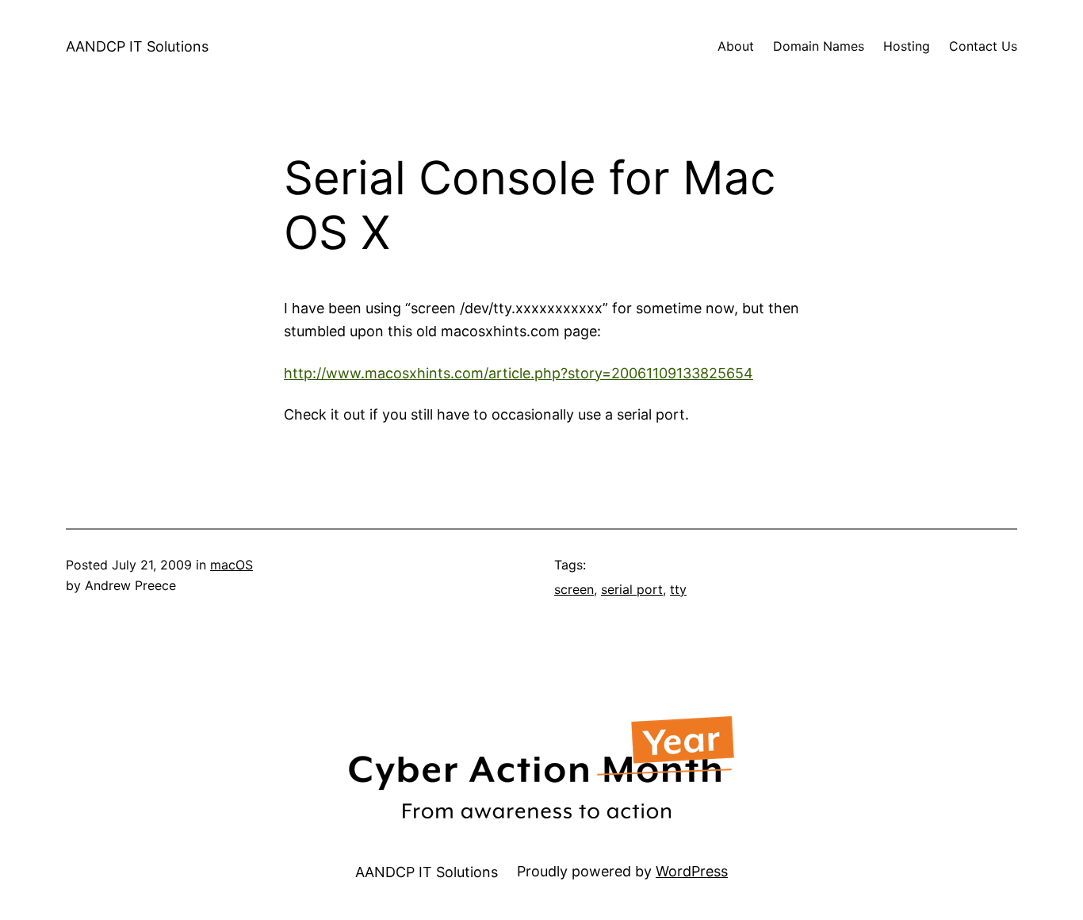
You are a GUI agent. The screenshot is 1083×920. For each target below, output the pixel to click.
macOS (231, 565)
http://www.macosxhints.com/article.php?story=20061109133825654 (518, 373)
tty (678, 589)
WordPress (692, 871)
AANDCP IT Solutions (137, 46)
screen (574, 589)
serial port (632, 589)
